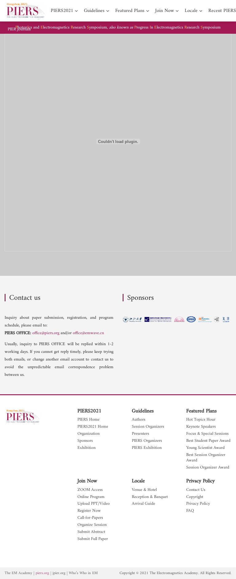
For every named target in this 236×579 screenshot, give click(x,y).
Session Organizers (148, 426)
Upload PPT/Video (93, 504)
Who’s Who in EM (83, 573)
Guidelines (143, 411)
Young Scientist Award (205, 448)
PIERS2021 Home (92, 426)
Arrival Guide (143, 504)
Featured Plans (201, 411)
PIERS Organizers (147, 441)
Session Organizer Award (207, 467)
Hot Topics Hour (200, 419)
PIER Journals (19, 29)
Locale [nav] (191, 10)
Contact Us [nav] (195, 490)
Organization (88, 434)
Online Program (90, 497)
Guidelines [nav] (94, 10)
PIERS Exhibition (147, 448)
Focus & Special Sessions (207, 434)
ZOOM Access (90, 490)
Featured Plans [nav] (129, 10)
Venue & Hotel (144, 490)
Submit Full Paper (92, 539)
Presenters (140, 434)
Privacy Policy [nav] (198, 504)
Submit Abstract (91, 532)
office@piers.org (45, 333)
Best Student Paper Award (208, 441)
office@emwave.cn (88, 333)
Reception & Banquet (150, 497)
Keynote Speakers (201, 426)
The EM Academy (18, 573)
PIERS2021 (89, 411)
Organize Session (92, 525)
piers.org (42, 573)
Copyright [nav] (194, 497)
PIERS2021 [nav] (62, 10)
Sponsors (85, 441)
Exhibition (86, 448)
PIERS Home (88, 419)
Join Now (87, 481)
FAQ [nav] (190, 511)
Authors (138, 419)
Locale (138, 481)
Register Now (89, 511)
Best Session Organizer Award (205, 458)
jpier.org (59, 573)
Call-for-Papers (90, 518)
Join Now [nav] (164, 10)
